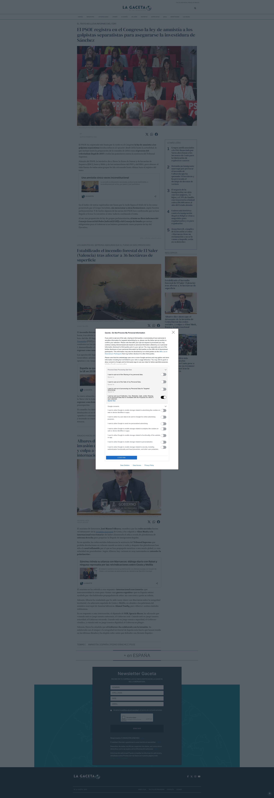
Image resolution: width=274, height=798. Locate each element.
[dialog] (137, 399)
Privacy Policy (149, 465)
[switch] (163, 374)
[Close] (174, 333)
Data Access (137, 465)
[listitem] (137, 370)
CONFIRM (122, 457)
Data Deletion (125, 465)
